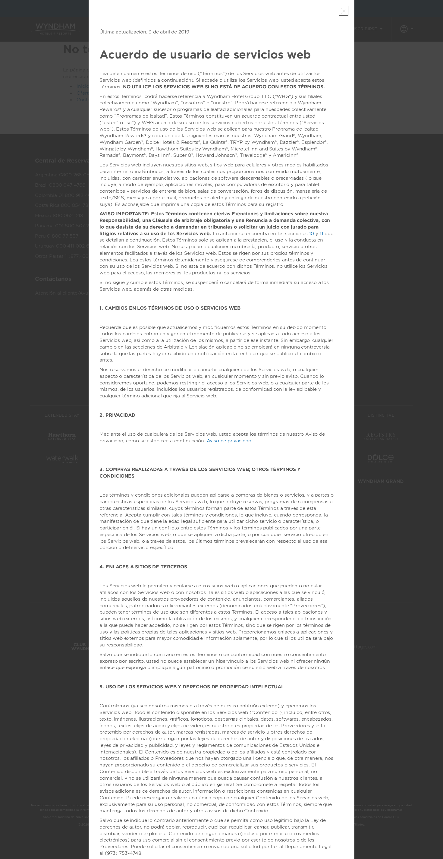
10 (311, 233)
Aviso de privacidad (229, 441)
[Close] (343, 11)
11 (321, 233)
